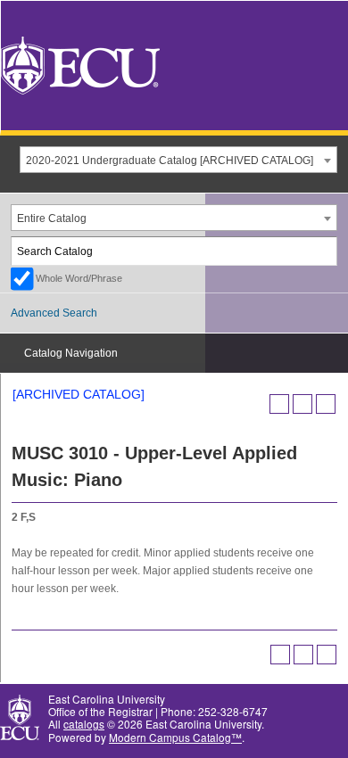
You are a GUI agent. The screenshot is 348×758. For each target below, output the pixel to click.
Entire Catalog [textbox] (52, 218)
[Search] (324, 251)
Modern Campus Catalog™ (175, 737)
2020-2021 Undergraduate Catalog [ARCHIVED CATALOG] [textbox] (169, 160)
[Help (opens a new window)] (326, 404)
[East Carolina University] (80, 64)
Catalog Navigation (71, 353)
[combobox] (178, 159)
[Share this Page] (279, 404)
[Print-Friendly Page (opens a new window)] (302, 404)
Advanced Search (54, 313)
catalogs (83, 723)
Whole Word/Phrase (79, 278)
